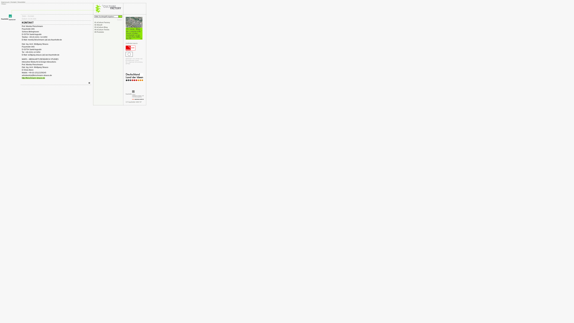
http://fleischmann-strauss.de (33, 78)
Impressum (5, 2)
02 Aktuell (98, 25)
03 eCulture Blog (101, 27)
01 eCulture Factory (102, 22)
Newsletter (21, 2)
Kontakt (13, 2)
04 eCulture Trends (101, 30)
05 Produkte (99, 32)
